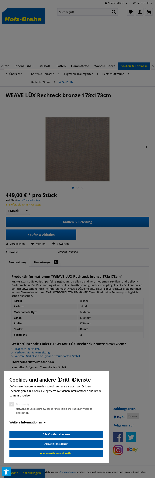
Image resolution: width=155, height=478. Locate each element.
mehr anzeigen (21, 395)
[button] (6, 471)
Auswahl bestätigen (56, 444)
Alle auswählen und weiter (56, 453)
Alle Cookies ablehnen (56, 434)
